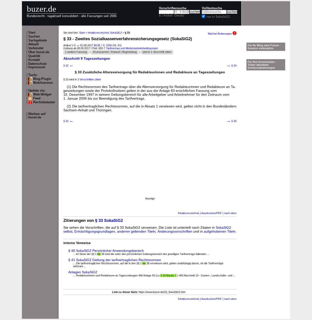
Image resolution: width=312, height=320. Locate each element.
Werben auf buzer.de (36, 115)
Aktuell (33, 44)
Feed (36, 98)
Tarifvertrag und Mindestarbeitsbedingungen (132, 48)
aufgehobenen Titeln (219, 231)
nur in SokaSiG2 (218, 17)
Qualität (34, 56)
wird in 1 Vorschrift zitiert (157, 51)
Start (31, 32)
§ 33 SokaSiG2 (109, 220)
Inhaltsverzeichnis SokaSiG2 (105, 32)
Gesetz (179, 15)
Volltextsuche (212, 8)
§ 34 (231, 65)
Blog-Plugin (42, 79)
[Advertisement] (149, 165)
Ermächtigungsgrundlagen (94, 231)
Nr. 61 (117, 45)
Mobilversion (43, 83)
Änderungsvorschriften (174, 231)
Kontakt (34, 60)
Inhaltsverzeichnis (188, 213)
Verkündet (35, 48)
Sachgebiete (37, 40)
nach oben (230, 213)
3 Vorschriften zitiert (89, 79)
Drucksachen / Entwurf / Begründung (115, 51)
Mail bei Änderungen (220, 33)
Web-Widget (42, 94)
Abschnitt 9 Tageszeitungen (86, 58)
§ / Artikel (165, 15)
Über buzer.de (38, 52)
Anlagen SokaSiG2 (82, 272)
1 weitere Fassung (76, 51)
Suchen (34, 36)
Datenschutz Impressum (37, 65)
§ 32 (68, 65)
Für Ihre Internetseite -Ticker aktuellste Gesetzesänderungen (262, 64)
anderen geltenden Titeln (136, 231)
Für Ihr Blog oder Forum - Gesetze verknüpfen (264, 47)
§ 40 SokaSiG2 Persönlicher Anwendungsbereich (106, 251)
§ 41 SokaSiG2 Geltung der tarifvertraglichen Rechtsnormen (114, 260)
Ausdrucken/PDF (211, 213)
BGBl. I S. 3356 (103, 45)
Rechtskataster (44, 102)
